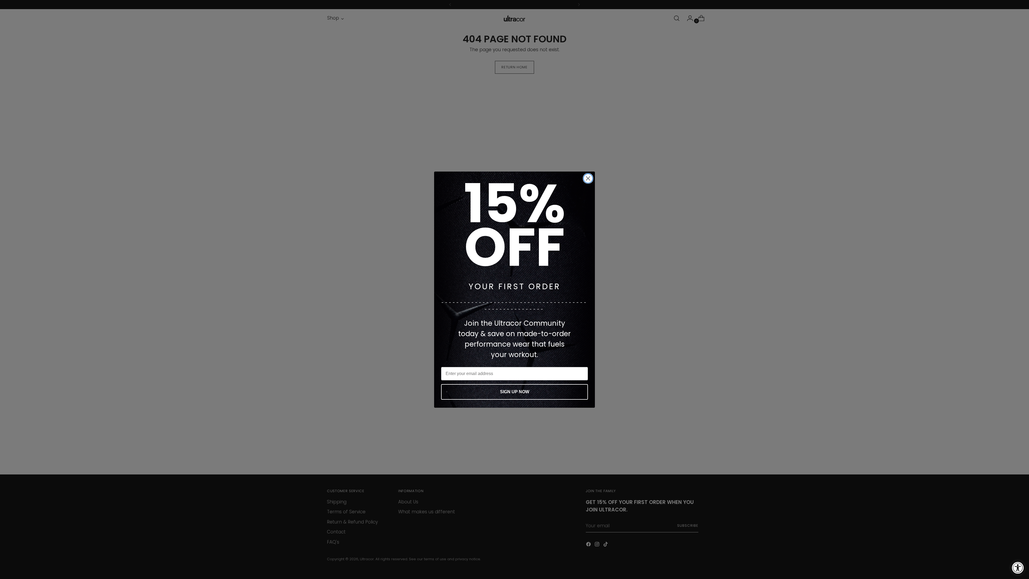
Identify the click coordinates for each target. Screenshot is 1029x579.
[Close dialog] (588, 178)
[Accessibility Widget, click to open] (1017, 567)
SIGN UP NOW (514, 391)
